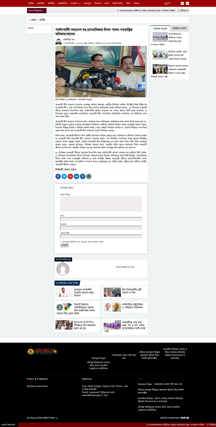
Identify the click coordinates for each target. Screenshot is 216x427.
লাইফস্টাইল (117, 3)
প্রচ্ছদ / (34, 19)
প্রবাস (106, 3)
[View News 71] (42, 351)
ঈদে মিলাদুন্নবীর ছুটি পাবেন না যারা (131, 291)
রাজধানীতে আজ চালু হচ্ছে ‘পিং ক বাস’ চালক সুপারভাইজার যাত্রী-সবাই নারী (125, 327)
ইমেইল (63, 224)
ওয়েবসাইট (64, 233)
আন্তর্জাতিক (62, 3)
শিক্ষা (128, 3)
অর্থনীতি (51, 3)
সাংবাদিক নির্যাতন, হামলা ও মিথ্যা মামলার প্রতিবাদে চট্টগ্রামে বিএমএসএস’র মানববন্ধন (175, 354)
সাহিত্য (137, 3)
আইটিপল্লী (184, 418)
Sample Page (98, 358)
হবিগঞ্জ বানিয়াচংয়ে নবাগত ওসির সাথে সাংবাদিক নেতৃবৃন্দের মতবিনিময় (98, 365)
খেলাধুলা (87, 3)
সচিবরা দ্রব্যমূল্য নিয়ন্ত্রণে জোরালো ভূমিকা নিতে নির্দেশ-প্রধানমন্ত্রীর (149, 355)
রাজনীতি (40, 3)
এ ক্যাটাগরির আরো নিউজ (67, 283)
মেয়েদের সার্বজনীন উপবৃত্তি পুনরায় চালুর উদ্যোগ (84, 292)
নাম (62, 215)
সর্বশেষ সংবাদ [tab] (160, 28)
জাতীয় (31, 3)
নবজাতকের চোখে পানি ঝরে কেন (124, 357)
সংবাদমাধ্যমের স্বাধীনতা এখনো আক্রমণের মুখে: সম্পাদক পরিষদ (136, 10)
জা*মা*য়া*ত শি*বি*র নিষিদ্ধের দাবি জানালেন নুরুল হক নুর (85, 325)
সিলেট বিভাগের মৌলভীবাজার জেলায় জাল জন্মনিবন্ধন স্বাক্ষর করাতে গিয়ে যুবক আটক (76, 309)
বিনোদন (97, 3)
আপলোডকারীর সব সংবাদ (125, 267)
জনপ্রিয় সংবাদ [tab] (179, 28)
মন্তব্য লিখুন (65, 194)
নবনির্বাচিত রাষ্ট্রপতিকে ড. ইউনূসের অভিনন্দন (132, 306)
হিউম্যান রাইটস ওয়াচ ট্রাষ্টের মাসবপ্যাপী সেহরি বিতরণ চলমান (177, 55)
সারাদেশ (74, 3)
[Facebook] (58, 176)
